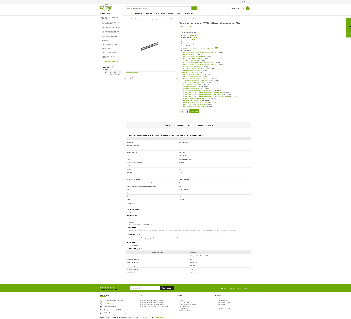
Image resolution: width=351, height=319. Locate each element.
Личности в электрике (222, 300)
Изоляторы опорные (188, 54)
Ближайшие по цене (184, 125)
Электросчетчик (221, 304)
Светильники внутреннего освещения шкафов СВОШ (198, 90)
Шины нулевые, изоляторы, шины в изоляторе (196, 102)
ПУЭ (218, 306)
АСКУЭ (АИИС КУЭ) (184, 302)
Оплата (223, 288)
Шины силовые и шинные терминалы (193, 104)
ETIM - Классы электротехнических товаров (151, 302)
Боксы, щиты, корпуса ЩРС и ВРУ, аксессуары (131, 18)
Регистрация (247, 2)
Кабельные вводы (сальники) (191, 76)
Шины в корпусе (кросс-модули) (192, 100)
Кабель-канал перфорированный (192, 74)
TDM (195, 37)
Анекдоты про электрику (223, 308)
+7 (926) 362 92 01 (236, 8)
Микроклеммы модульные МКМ (191, 84)
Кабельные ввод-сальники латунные (193, 56)
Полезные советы (183, 308)
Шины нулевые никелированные (192, 58)
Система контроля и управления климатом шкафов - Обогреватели (202, 94)
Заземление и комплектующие (191, 66)
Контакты (247, 288)
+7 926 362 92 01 (109, 303)
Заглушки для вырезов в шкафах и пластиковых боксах (198, 62)
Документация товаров (185, 310)
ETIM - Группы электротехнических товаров (151, 300)
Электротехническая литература (187, 304)
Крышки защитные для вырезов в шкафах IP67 (196, 78)
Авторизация (238, 2)
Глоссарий (181, 300)
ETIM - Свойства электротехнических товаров (152, 304)
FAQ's (239, 288)
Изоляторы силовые (188, 72)
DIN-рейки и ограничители (190, 60)
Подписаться (167, 288)
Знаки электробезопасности (190, 70)
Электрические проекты (223, 302)
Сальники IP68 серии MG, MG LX (192, 88)
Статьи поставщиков (184, 306)
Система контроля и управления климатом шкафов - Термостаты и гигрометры (206, 96)
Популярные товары (205, 125)
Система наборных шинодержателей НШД (195, 98)
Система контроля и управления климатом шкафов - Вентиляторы (202, 92)
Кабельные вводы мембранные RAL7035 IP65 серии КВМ (199, 64)
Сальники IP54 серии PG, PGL (191, 86)
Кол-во (181, 111)
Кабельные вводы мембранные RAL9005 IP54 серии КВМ (199, 52)
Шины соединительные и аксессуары (193, 106)
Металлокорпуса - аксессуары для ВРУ (182, 18)
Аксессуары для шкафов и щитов (158, 18)
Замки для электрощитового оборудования (195, 68)
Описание (167, 125)
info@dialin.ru (112, 306)
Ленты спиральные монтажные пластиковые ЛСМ (197, 80)
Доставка (231, 288)
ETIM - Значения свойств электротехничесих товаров (154, 306)
